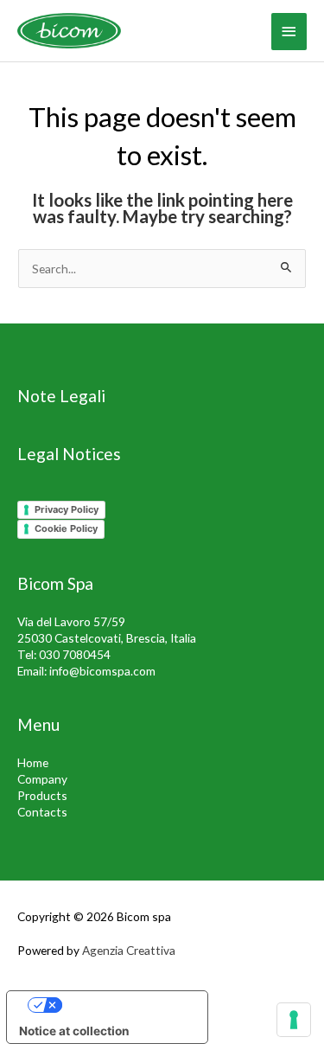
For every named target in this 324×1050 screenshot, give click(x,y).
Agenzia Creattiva (128, 950)
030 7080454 (75, 654)
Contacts (42, 811)
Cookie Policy (66, 528)
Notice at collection (74, 1031)
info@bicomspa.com (102, 670)
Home (32, 762)
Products (42, 795)
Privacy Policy (66, 509)
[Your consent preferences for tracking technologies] (293, 1019)
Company (42, 778)
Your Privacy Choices (124, 1004)
